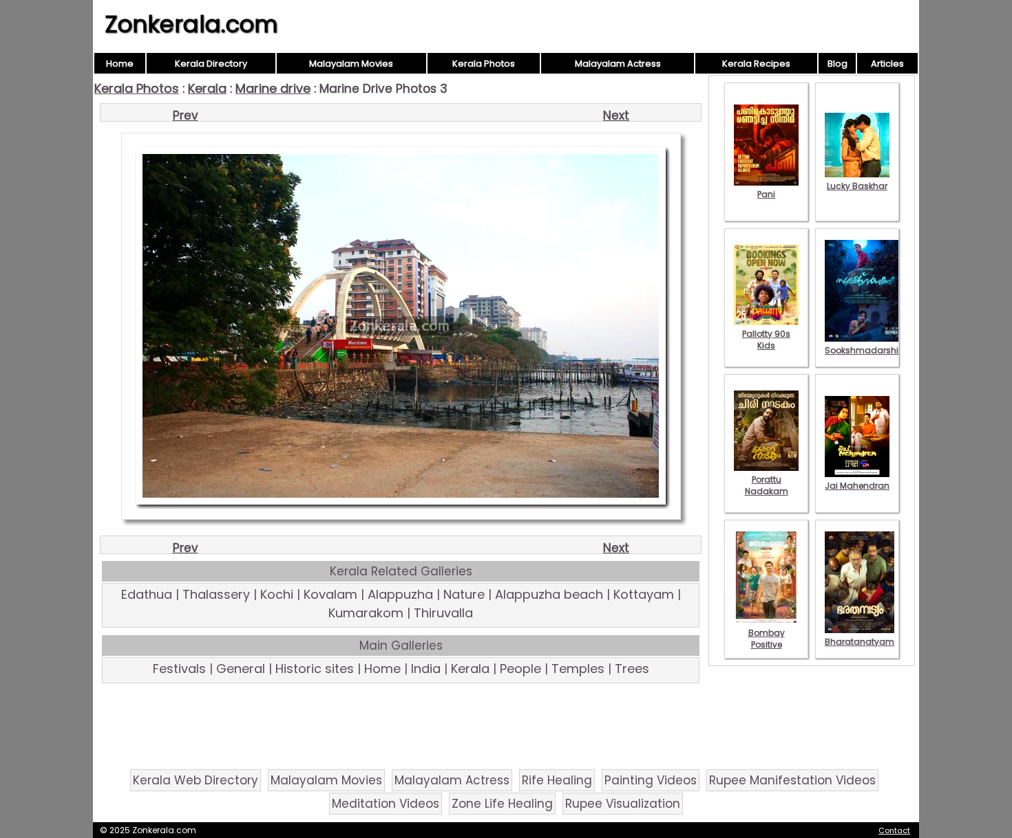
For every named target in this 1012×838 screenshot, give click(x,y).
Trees (632, 668)
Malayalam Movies (351, 63)
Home (120, 63)
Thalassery (216, 594)
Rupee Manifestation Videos (792, 780)
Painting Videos (650, 780)
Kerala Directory (211, 63)
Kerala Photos (483, 63)
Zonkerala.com (191, 24)
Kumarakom (365, 612)
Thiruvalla (443, 612)
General (240, 668)
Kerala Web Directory (195, 780)
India (426, 668)
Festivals (179, 668)
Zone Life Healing (502, 803)
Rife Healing (557, 780)
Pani (766, 194)
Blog (837, 63)
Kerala (207, 88)
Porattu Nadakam (766, 485)
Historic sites (314, 668)
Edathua (146, 594)
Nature (464, 594)
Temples (577, 668)
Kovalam (330, 594)
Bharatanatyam (859, 642)
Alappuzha (400, 594)
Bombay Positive (766, 638)
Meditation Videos (385, 803)
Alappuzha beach (549, 594)
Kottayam (643, 594)
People (520, 668)
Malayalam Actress (618, 63)
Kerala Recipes (756, 63)
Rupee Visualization (622, 803)
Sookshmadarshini (865, 350)
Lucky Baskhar (857, 186)
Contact (894, 830)
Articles (887, 63)
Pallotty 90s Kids (766, 339)
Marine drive (272, 88)
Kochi (276, 594)
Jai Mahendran (857, 486)
